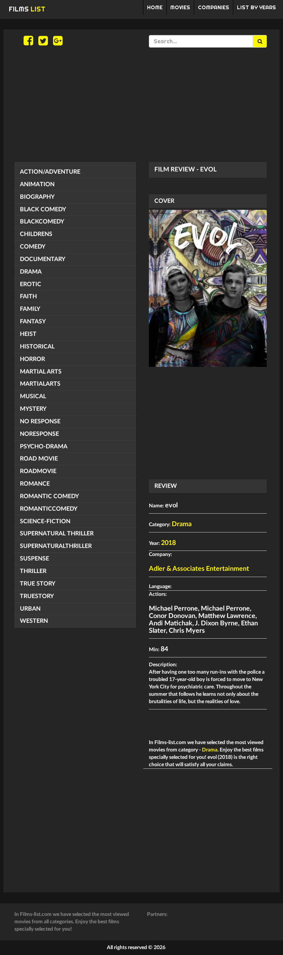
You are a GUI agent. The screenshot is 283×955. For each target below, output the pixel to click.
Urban (30, 609)
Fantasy (33, 321)
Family (30, 309)
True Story (37, 584)
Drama (31, 272)
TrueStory (37, 596)
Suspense (34, 559)
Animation (37, 184)
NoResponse (39, 434)
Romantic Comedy (49, 496)
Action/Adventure (50, 172)
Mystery (33, 409)
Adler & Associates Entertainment (199, 569)
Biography (37, 197)
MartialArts (40, 384)
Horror (32, 359)
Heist (28, 334)
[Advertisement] (141, 104)
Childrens (36, 234)
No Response (40, 421)
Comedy (32, 247)
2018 (168, 543)
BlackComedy (42, 222)
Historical (37, 347)
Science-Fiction (45, 521)
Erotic (30, 284)
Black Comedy (43, 209)
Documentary (42, 259)
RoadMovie (38, 471)
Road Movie (39, 459)
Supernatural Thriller (57, 533)
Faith (28, 296)
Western (34, 621)
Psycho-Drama (43, 446)
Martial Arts (41, 372)
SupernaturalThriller (56, 546)
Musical (33, 396)
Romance (35, 484)
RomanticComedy (48, 509)
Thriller (33, 571)
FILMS (27, 9)
